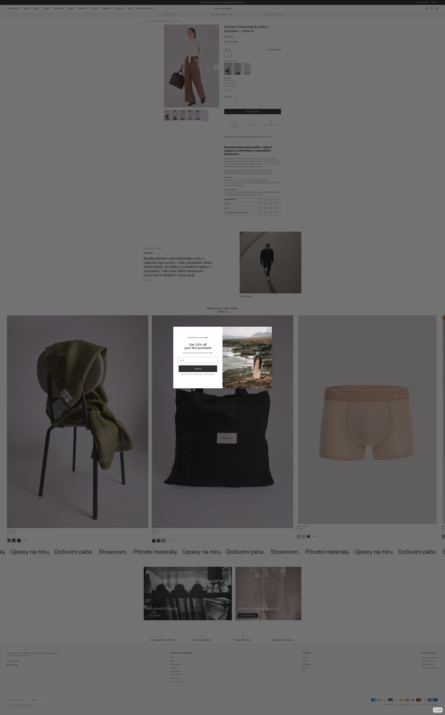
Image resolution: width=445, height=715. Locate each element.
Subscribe (198, 369)
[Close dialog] (269, 330)
